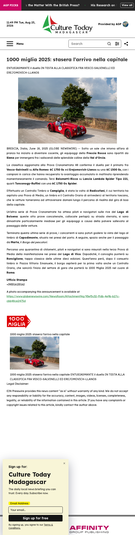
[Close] (64, 463)
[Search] (109, 44)
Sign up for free (35, 518)
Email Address (19, 503)
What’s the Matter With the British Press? (48, 5)
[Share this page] (126, 43)
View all (127, 5)
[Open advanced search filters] (117, 44)
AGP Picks (10, 5)
